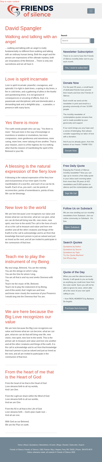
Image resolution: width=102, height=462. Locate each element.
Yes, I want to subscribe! (76, 68)
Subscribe (73, 445)
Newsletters (43, 445)
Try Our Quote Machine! (73, 255)
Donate (65, 445)
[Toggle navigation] (91, 11)
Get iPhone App (69, 258)
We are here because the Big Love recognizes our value (29, 316)
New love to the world (25, 207)
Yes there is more (21, 122)
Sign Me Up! (71, 193)
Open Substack (72, 227)
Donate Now (71, 151)
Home (20, 445)
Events (52, 445)
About (26, 445)
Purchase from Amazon (76, 308)
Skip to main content (9, 1)
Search (64, 35)
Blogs (59, 445)
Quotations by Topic (71, 252)
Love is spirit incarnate (26, 79)
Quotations (34, 445)
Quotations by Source (72, 249)
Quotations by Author (72, 246)
